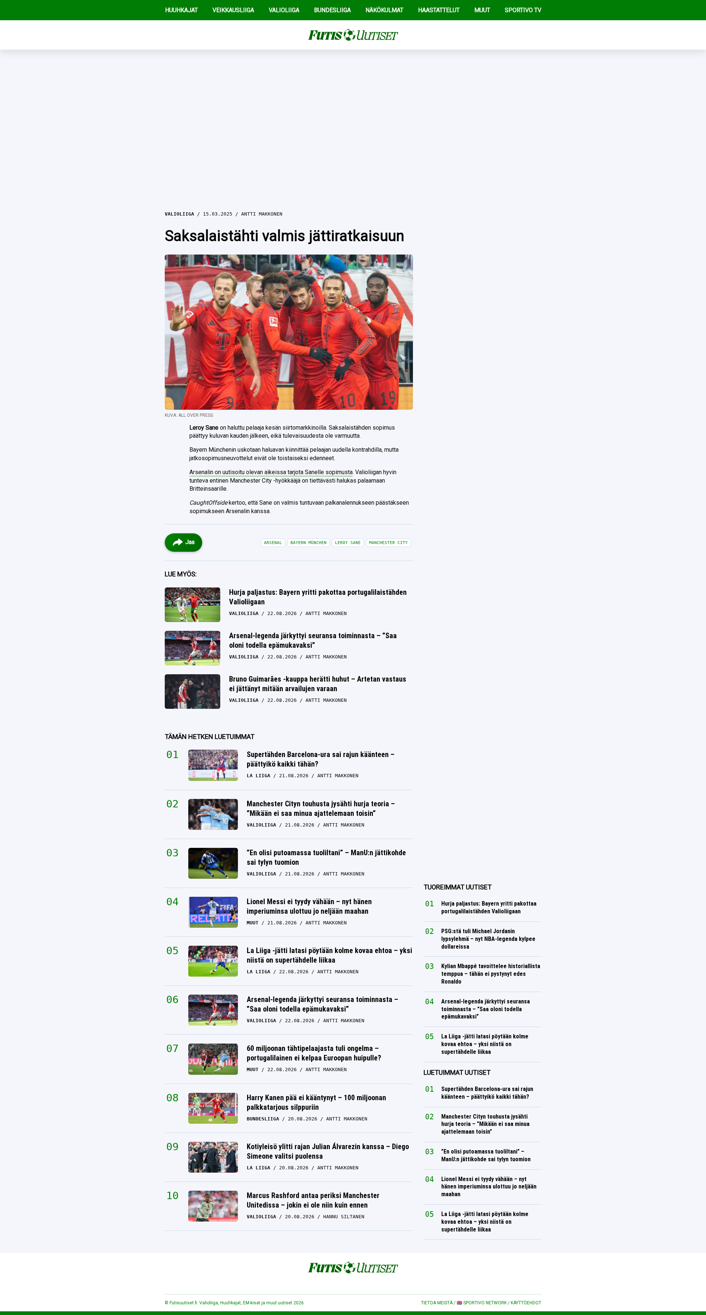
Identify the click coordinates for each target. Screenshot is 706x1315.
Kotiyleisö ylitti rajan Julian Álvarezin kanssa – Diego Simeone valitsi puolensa (328, 1151)
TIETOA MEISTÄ (437, 1302)
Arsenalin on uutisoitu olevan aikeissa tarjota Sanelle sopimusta (271, 472)
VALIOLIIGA (284, 10)
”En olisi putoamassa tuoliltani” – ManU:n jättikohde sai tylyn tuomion (326, 857)
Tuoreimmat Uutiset (458, 887)
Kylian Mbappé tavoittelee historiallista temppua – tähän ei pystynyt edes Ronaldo (490, 974)
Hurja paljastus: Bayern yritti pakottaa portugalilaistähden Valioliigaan (318, 597)
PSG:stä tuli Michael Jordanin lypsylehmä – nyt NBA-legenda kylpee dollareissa (488, 939)
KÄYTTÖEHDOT (526, 1302)
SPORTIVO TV (523, 10)
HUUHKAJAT (181, 10)
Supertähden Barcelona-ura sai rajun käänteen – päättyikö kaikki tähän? (321, 759)
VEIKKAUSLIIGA (233, 10)
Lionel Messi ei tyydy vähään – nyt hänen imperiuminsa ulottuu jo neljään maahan (309, 906)
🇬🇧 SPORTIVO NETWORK (482, 1302)
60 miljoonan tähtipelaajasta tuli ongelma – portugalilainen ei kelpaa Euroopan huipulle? (314, 1053)
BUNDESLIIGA (332, 10)
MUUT (482, 10)
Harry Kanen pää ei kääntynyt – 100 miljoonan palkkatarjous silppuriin (316, 1102)
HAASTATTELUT (439, 10)
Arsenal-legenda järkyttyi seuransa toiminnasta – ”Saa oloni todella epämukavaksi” (313, 640)
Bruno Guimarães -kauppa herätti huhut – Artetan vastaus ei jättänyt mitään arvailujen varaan (317, 684)
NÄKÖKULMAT (384, 10)
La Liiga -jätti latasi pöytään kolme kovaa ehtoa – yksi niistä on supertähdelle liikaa (329, 955)
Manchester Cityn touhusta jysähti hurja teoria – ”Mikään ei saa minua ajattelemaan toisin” (321, 808)
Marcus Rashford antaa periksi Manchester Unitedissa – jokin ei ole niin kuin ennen (313, 1200)
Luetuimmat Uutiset (457, 1072)
